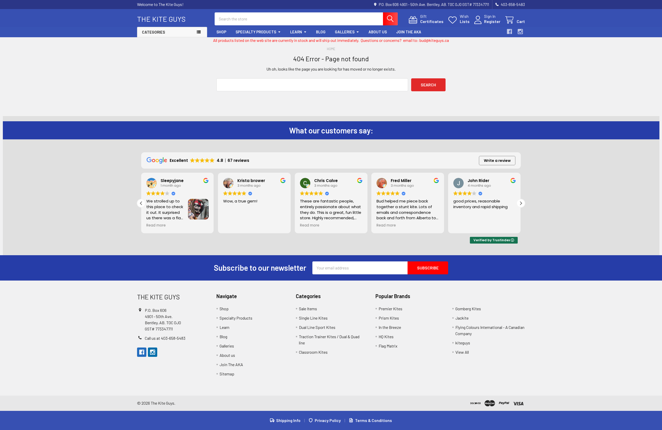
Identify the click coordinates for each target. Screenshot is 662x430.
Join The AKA (408, 31)
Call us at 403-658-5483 (165, 338)
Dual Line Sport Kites (317, 327)
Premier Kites (390, 308)
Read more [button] (156, 225)
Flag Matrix (388, 345)
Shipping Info (288, 420)
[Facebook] (509, 31)
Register (492, 21)
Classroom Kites (313, 352)
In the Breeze (390, 327)
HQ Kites (386, 336)
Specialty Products (256, 31)
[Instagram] (520, 31)
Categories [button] (153, 32)
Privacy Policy (328, 420)
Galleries (345, 31)
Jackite (462, 317)
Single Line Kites (313, 317)
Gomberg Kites (468, 308)
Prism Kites (389, 317)
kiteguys (462, 342)
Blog (321, 31)
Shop (221, 31)
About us (377, 31)
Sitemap (227, 373)
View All (462, 352)
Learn (296, 31)
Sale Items (308, 308)
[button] (521, 203)
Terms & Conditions (373, 420)
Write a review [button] (497, 160)
